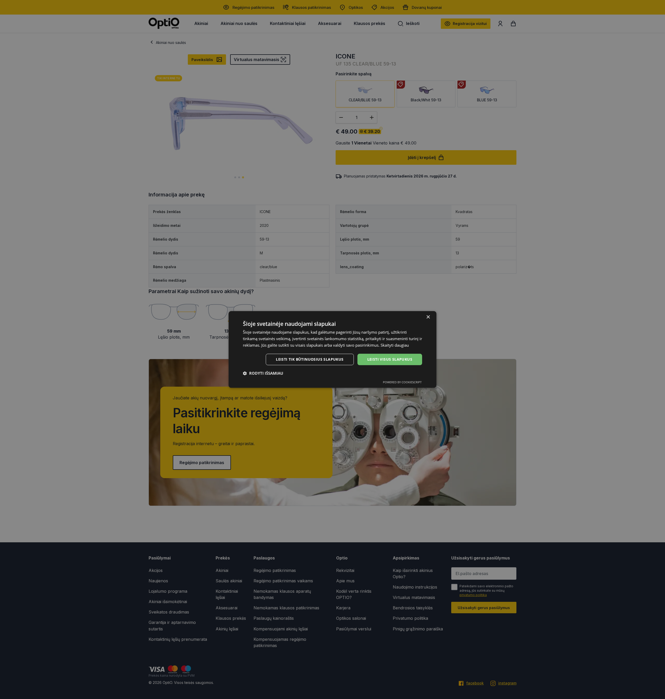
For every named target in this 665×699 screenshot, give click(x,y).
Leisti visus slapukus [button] (389, 359)
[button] (263, 373)
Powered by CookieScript (402, 382)
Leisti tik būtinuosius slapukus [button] (309, 359)
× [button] (428, 317)
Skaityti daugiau (395, 345)
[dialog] (332, 349)
